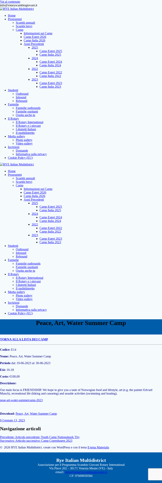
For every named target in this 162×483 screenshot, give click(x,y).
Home (12, 15)
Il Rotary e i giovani (28, 125)
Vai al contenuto (10, 1)
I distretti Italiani (26, 129)
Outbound (22, 93)
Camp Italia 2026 (34, 40)
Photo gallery (24, 140)
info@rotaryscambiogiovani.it (86, 472)
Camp (19, 29)
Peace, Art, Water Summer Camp (36, 413)
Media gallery (16, 136)
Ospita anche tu (25, 115)
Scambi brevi (24, 26)
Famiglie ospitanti (27, 111)
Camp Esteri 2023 (51, 83)
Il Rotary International (29, 122)
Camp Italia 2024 (50, 65)
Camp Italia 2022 (50, 76)
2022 (35, 68)
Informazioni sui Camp (38, 33)
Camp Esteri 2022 (51, 72)
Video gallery (24, 143)
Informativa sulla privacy (31, 154)
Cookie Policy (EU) (20, 157)
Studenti (13, 90)
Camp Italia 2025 (50, 54)
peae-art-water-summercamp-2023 (21, 400)
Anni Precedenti (34, 44)
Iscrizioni (13, 147)
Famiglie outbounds (28, 108)
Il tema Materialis (98, 447)
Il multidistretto (25, 132)
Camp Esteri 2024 (51, 61)
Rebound (21, 100)
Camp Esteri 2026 (35, 37)
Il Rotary (13, 118)
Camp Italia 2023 (50, 86)
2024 (35, 58)
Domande (22, 150)
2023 (35, 79)
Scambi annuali (25, 22)
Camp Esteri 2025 (51, 51)
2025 (35, 47)
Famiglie (13, 104)
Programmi (15, 19)
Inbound (21, 97)
